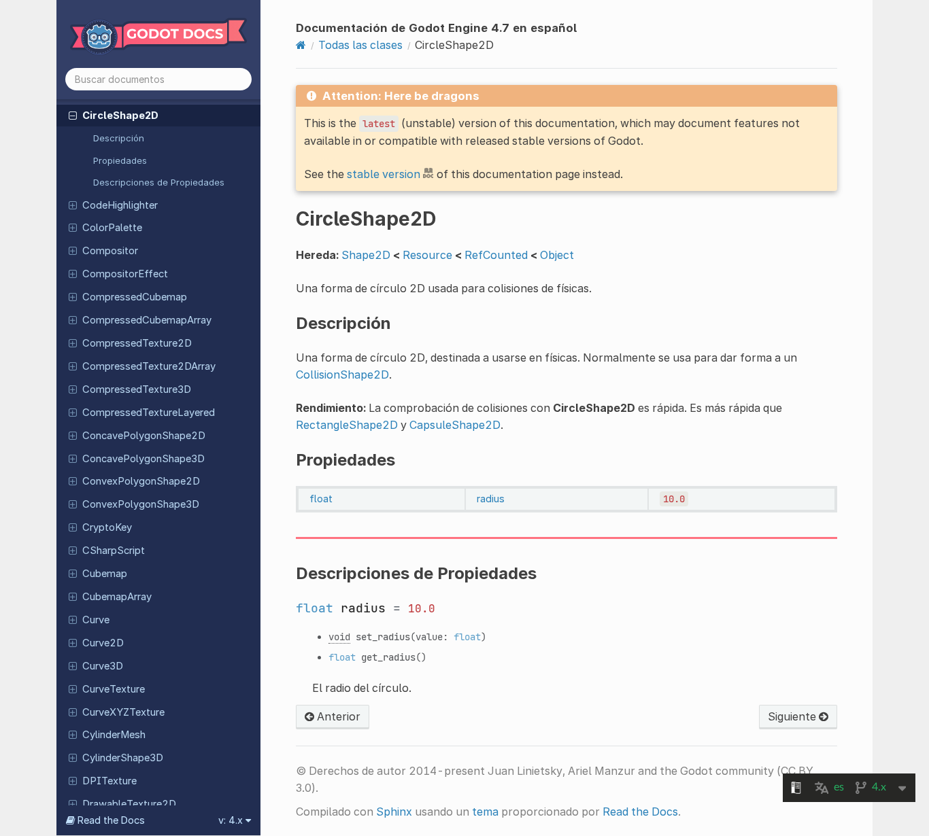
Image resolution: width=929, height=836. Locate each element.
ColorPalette (112, 228)
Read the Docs (640, 811)
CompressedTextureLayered (148, 412)
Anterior (337, 716)
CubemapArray (117, 597)
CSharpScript (113, 550)
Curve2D (103, 643)
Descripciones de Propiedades (158, 182)
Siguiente (793, 716)
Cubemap (104, 574)
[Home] (301, 44)
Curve (95, 620)
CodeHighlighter (120, 205)
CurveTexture (113, 689)
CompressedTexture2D (137, 343)
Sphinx (394, 811)
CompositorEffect (125, 274)
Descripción (118, 138)
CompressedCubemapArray (147, 320)
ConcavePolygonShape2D (143, 436)
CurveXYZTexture (123, 712)
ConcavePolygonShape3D (143, 459)
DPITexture (109, 781)
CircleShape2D (120, 115)
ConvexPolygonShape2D (141, 481)
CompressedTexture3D (136, 389)
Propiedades (120, 160)
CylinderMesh (114, 735)
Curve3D (102, 666)
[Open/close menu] (73, 115)
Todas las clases (360, 45)
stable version (383, 174)
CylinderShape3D (122, 758)
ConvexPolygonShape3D (140, 504)
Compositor (110, 251)
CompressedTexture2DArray (149, 366)
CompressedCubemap (134, 297)
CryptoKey (107, 527)
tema (485, 811)
